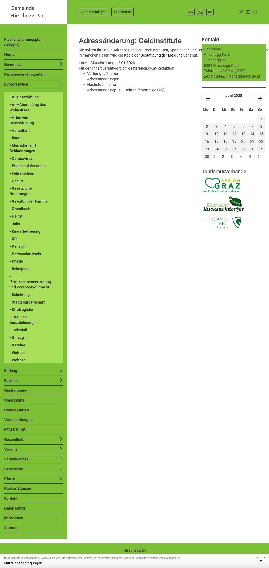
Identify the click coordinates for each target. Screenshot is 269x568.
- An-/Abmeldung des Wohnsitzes (27, 107)
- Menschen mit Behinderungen (22, 148)
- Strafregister (21, 309)
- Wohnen (17, 360)
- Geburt (16, 181)
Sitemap (11, 528)
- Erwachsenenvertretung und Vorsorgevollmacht (30, 281)
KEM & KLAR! (15, 429)
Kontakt (10, 498)
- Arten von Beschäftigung (21, 120)
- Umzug (16, 337)
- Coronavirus (21, 158)
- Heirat (15, 216)
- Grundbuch (19, 208)
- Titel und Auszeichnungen (23, 320)
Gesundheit (14, 439)
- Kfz (13, 238)
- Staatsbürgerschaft (27, 302)
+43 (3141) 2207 (231, 71)
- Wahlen (17, 352)
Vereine (11, 449)
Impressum (14, 518)
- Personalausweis (25, 254)
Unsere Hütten (16, 410)
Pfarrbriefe (122, 12)
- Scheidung (19, 294)
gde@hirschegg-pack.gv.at (238, 76)
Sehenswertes (16, 459)
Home (9, 54)
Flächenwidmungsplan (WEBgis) (23, 42)
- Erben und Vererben (27, 166)
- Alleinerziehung (24, 97)
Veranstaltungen (18, 419)
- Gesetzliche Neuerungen (20, 191)
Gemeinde (13, 64)
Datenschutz (14, 508)
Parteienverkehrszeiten (24, 74)
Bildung (10, 371)
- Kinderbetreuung (24, 231)
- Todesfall (18, 330)
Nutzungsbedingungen (23, 563)
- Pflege (16, 261)
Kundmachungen (93, 12)
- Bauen (15, 138)
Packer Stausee (17, 488)
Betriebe (11, 380)
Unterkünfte (14, 400)
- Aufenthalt (19, 130)
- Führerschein (21, 173)
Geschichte (13, 469)
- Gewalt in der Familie (28, 201)
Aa (191, 12)
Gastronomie (15, 390)
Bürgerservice (16, 84)
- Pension (17, 246)
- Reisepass (19, 269)
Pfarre (9, 479)
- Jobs (14, 224)
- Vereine (17, 345)
